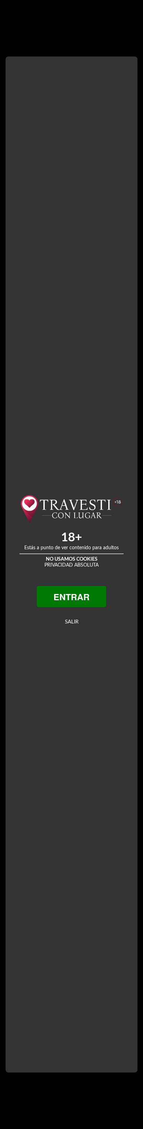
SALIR (71, 621)
